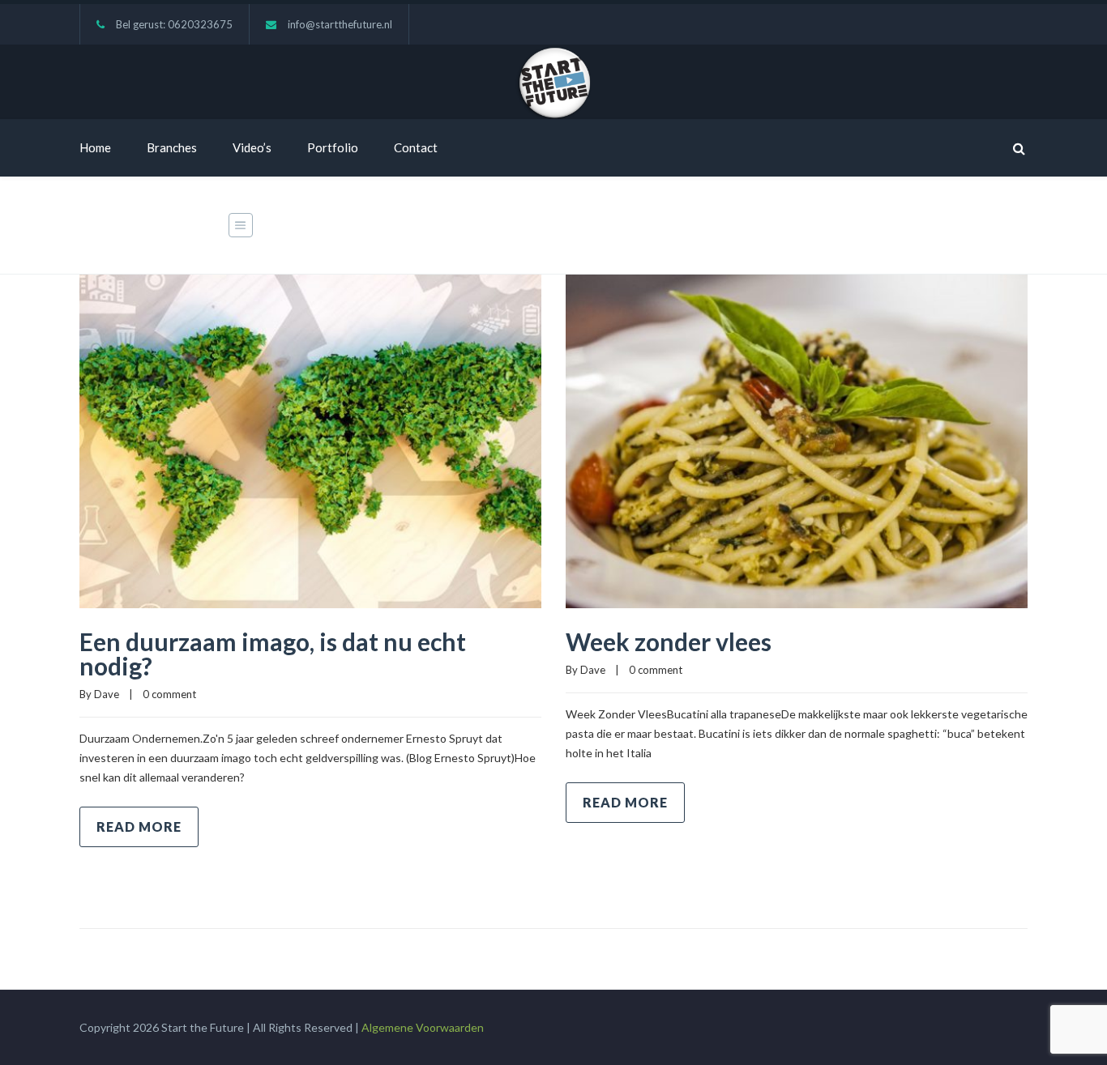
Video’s (252, 147)
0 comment (169, 694)
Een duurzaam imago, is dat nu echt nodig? (272, 653)
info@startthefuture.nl (340, 24)
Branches (172, 147)
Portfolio (332, 147)
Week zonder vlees (668, 641)
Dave (106, 694)
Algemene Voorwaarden (422, 1027)
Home (95, 147)
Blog (910, 226)
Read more (139, 826)
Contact (416, 147)
